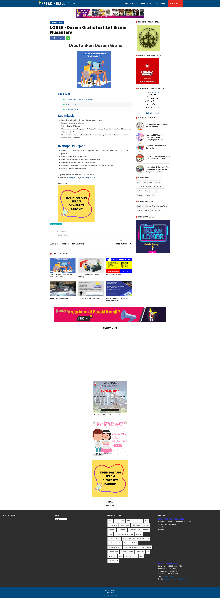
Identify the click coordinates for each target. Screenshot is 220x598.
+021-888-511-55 (168, 576)
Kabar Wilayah (136, 525)
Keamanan (112, 530)
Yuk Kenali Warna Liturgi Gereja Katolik (156, 147)
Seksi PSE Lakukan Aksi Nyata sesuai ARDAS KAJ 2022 (158, 157)
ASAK (110, 521)
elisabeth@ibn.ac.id (87, 177)
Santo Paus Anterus (123, 244)
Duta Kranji (138, 521)
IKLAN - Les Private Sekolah (88, 298)
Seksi (120, 556)
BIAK (116, 521)
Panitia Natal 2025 (143, 539)
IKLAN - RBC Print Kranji (73, 104)
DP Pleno (130, 521)
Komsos (146, 530)
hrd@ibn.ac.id (74, 177)
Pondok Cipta (140, 552)
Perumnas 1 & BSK (127, 552)
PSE (148, 552)
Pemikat (148, 547)
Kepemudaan (122, 530)
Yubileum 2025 (113, 561)
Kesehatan (132, 530)
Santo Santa (112, 556)
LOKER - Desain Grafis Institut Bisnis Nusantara (88, 29)
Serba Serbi (128, 556)
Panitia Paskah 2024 (115, 547)
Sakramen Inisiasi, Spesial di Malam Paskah (157, 125)
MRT (131, 534)
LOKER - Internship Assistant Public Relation (79, 99)
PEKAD (141, 547)
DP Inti (122, 521)
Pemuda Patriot (113, 552)
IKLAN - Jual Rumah (72, 109)
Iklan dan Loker (56, 22)
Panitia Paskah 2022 (115, 543)
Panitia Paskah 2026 (130, 547)
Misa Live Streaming (121, 534)
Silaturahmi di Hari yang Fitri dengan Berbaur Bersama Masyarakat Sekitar (157, 169)
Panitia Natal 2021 (114, 539)
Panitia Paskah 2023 (130, 543)
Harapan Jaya (113, 525)
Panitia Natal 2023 (129, 539)
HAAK (146, 521)
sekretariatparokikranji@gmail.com (176, 579)
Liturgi (110, 534)
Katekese (146, 525)
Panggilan (139, 534)
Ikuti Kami (174, 3)
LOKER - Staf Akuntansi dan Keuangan (67, 244)
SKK (135, 556)
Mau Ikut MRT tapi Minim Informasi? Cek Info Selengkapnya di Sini (156, 137)
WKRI (141, 556)
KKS (139, 530)
